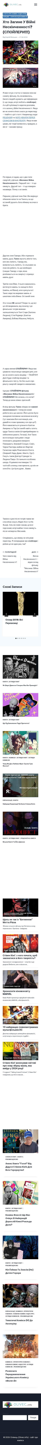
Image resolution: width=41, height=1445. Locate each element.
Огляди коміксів (12, 1316)
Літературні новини (21, 1362)
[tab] (16, 638)
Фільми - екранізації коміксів (15, 17)
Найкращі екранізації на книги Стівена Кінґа (19, 804)
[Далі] (34, 614)
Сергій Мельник (11, 37)
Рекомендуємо (11, 1159)
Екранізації (7, 800)
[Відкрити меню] (35, 4)
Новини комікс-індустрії (23, 1314)
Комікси (12, 758)
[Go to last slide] (6, 614)
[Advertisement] (20, 153)
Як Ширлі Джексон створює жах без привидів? (20, 685)
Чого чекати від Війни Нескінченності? (10, 557)
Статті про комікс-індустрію (15, 14)
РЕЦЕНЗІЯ (7, 117)
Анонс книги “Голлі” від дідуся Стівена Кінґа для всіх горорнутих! (18, 1166)
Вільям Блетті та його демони (14, 842)
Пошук (6, 1413)
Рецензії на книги (28, 838)
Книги (5, 682)
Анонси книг (10, 1157)
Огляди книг (14, 682)
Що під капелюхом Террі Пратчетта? (16, 723)
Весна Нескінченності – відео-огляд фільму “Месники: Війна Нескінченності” (30, 562)
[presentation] (20, 603)
